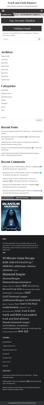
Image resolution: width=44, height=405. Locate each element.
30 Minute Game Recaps (18, 258)
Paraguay (11, 304)
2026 (5, 262)
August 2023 (5, 79)
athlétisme (20, 266)
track (18, 311)
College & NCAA (6, 93)
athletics (8, 266)
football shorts (7, 293)
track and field (12, 314)
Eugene (18, 286)
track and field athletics (16, 318)
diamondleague (11, 278)
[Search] (41, 11)
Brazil (15, 270)
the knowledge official (8, 311)
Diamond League (6, 97)
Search (3, 117)
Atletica (31, 266)
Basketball (4, 90)
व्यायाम (20, 331)
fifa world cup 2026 (12, 289)
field (24, 285)
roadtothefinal (10, 307)
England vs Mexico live (9, 286)
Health (3, 100)
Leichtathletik (32, 300)
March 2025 (5, 66)
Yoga (2, 110)
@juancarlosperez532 (10, 178)
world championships (11, 328)
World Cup (24, 328)
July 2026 (4, 59)
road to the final (28, 303)
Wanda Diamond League (16, 322)
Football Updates (18, 293)
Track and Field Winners (22, 2)
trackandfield (29, 315)
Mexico (5, 304)
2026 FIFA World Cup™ (21, 262)
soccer (28, 307)
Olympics (4, 103)
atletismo (8, 270)
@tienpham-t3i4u (8, 172)
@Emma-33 (6, 184)
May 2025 (4, 63)
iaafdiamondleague (13, 300)
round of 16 (22, 307)
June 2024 (4, 69)
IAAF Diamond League (15, 296)
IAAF (28, 292)
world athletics (9, 326)
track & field (28, 311)
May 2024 (4, 73)
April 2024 (4, 76)
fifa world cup (33, 286)
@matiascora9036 (8, 190)
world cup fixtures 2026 (10, 332)
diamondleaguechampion (17, 282)
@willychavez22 (8, 166)
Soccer (3, 107)
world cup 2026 (35, 328)
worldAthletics (22, 326)
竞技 (26, 331)
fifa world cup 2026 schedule (31, 289)
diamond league (14, 274)
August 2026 (5, 56)
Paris (17, 304)
